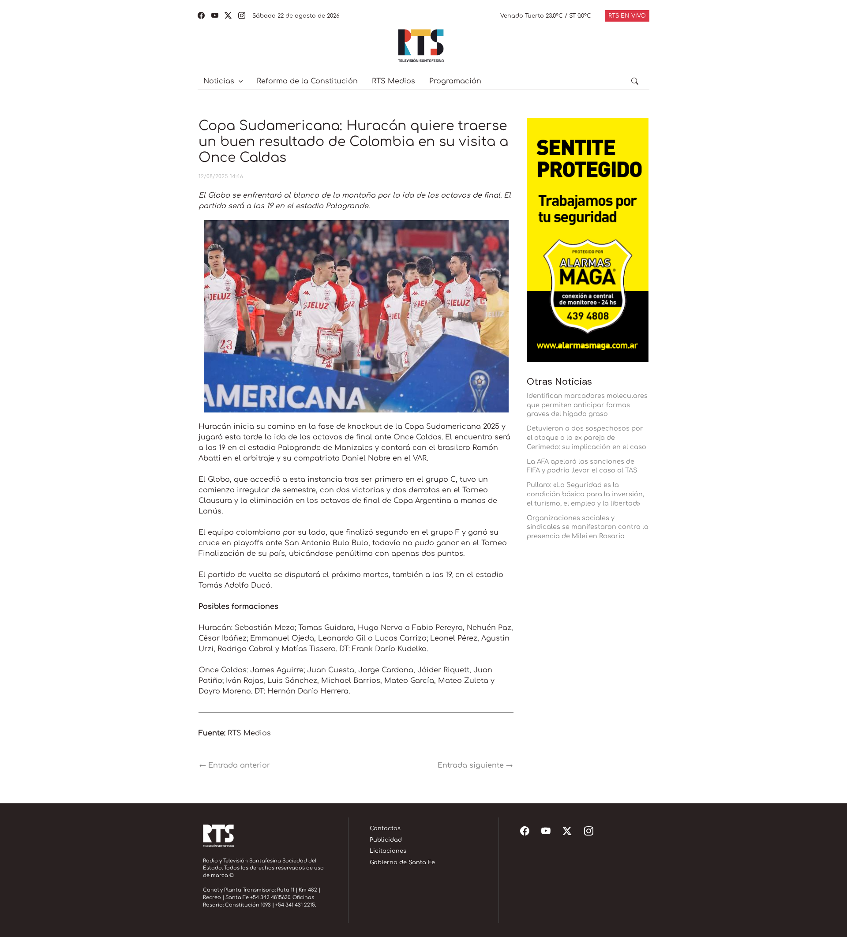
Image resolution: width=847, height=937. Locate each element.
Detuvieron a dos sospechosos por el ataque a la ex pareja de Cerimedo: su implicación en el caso (586, 437)
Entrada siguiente (475, 765)
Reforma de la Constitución (307, 81)
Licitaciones (388, 851)
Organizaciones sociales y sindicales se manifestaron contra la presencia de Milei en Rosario (587, 527)
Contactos (385, 828)
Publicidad (386, 840)
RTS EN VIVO (627, 16)
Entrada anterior (234, 765)
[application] (238, 81)
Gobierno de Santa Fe (402, 862)
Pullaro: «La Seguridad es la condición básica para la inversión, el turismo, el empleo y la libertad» (585, 494)
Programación (455, 81)
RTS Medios (393, 81)
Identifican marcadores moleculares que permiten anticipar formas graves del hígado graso (587, 405)
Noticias (218, 81)
